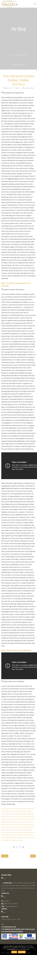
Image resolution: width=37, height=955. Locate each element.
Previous (5, 856)
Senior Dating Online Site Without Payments (22, 811)
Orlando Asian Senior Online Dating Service (21, 822)
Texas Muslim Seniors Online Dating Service (12, 840)
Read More (22, 952)
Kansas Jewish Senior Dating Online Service (24, 827)
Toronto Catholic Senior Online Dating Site (11, 809)
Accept (14, 952)
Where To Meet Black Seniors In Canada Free (24, 838)
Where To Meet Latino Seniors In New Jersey (12, 830)
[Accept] (35, 949)
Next (32, 856)
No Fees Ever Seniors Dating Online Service (23, 817)
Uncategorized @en (22, 55)
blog (16, 55)
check (18, 88)
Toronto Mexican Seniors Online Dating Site (12, 814)
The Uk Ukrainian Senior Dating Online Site (25, 832)
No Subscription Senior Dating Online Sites (12, 819)
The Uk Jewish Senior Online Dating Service (12, 835)
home (12, 55)
